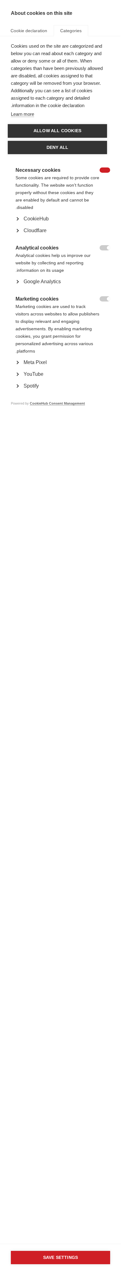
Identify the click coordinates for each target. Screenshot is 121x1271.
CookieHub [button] (36, 218)
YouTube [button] (33, 374)
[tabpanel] (60, 234)
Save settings (60, 1257)
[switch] (108, 171)
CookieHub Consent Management (57, 403)
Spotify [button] (31, 385)
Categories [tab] (71, 30)
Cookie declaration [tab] (29, 30)
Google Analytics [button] (42, 281)
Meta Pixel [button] (35, 362)
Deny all (58, 147)
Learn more (22, 114)
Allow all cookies (57, 130)
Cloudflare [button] (35, 230)
